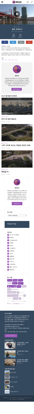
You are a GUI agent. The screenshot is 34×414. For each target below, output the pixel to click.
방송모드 (20, 36)
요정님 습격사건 (14, 391)
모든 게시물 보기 (16, 89)
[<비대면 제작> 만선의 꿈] (10, 353)
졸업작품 (11, 286)
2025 (9, 283)
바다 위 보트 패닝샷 (8, 119)
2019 (19, 286)
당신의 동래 (13, 372)
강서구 (9, 301)
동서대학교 (15, 298)
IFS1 (20, 280)
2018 (2, 60)
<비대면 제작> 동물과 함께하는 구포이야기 (22, 360)
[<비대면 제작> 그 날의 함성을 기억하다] (10, 345)
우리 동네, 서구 (14, 377)
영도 (13, 60)
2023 (21, 295)
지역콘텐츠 (16, 303)
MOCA (20, 283)
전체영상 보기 (17, 203)
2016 (24, 301)
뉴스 (12, 303)
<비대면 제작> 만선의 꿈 (22, 351)
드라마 (13, 301)
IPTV (8, 303)
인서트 (9, 298)
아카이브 (15, 289)
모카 (9, 289)
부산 (24, 286)
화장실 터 (5, 172)
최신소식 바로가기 (11, 335)
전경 (16, 60)
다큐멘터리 (11, 292)
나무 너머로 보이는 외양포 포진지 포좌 (15, 145)
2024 (21, 303)
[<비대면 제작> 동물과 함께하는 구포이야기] (10, 362)
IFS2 (9, 280)
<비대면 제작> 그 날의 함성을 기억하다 (23, 343)
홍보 (24, 303)
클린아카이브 (19, 301)
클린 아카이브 (17, 27)
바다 (23, 298)
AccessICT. (22, 399)
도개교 (9, 60)
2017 (14, 283)
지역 (20, 298)
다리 (6, 60)
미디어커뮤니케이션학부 (12, 295)
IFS (25, 295)
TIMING (12, 386)
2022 (22, 292)
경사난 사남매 (13, 381)
